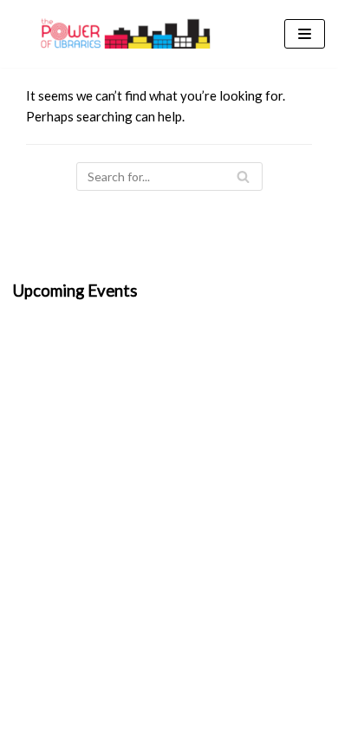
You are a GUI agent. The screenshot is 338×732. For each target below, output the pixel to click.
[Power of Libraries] (125, 34)
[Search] (243, 176)
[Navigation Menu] (304, 34)
